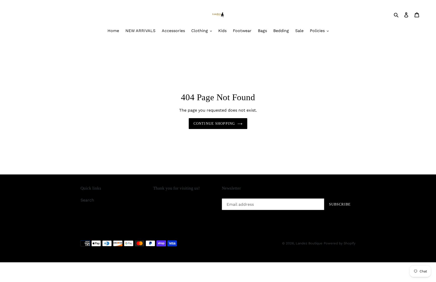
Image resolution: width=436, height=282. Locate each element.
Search (87, 200)
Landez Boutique (309, 243)
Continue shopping (214, 123)
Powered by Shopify (340, 243)
